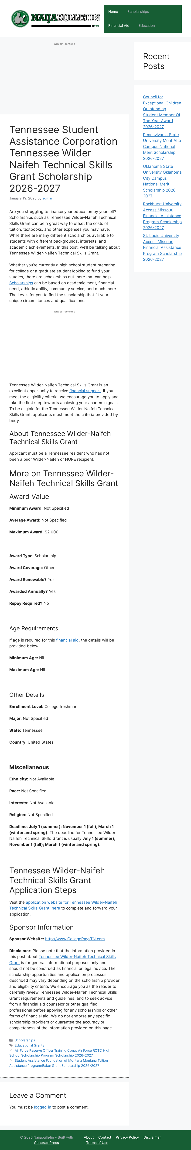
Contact (104, 1137)
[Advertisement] (64, 80)
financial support (85, 390)
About (89, 1137)
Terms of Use (97, 1142)
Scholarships (138, 11)
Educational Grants (29, 1045)
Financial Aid (118, 25)
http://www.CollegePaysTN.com (75, 939)
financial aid (67, 640)
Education (147, 25)
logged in (42, 1107)
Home (113, 11)
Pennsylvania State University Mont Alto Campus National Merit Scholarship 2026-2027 (162, 146)
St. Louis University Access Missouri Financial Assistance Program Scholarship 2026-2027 (162, 247)
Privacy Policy (127, 1137)
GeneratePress (46, 1142)
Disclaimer (152, 1137)
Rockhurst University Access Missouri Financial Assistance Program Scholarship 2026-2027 (162, 216)
